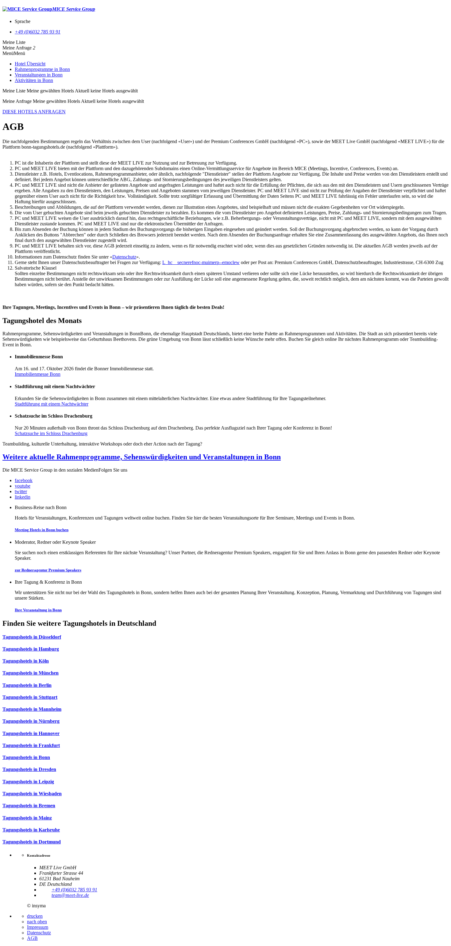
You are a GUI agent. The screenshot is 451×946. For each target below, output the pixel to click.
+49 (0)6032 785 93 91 (37, 31)
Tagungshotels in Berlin (27, 685)
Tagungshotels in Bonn (26, 757)
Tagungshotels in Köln (25, 661)
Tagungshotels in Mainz (27, 817)
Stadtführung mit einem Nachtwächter (51, 404)
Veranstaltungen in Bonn (39, 74)
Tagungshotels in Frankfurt (31, 745)
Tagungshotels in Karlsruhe (31, 829)
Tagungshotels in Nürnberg (31, 721)
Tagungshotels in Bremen (28, 805)
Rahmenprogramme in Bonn (42, 69)
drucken (35, 916)
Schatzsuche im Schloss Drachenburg (51, 433)
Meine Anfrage (17, 47)
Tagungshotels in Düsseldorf (31, 637)
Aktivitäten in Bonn (34, 80)
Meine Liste (13, 42)
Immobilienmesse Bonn (37, 374)
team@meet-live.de (70, 895)
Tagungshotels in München (30, 672)
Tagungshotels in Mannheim (31, 709)
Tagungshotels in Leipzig (28, 781)
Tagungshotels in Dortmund (31, 841)
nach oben (37, 921)
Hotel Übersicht (30, 63)
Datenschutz (124, 256)
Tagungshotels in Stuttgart (29, 697)
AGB (32, 938)
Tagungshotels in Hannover (31, 733)
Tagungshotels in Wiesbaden (32, 793)
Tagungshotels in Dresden (29, 769)
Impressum (37, 927)
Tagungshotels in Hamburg (30, 649)
